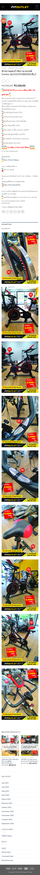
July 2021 (5, 783)
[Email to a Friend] (15, 212)
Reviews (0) (6, 228)
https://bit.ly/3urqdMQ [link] (11, 185)
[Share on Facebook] (7, 212)
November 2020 (8, 815)
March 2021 (6, 799)
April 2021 (5, 795)
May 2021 (5, 791)
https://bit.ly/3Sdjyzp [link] (11, 160)
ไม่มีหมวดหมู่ (7, 836)
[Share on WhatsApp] (3, 212)
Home (4, 68)
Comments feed (7, 856)
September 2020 (8, 823)
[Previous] (1, 753)
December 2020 (8, 811)
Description (6, 224)
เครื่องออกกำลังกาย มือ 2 (15, 68)
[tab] (20, 224)
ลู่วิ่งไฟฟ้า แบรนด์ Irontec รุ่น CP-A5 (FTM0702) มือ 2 (29, 760)
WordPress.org (7, 860)
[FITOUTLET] (20, 6)
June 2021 (5, 787)
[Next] (38, 753)
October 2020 (7, 819)
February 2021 (7, 803)
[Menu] (3, 6)
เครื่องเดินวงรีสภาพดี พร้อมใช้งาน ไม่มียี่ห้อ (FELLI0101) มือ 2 (10, 761)
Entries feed (6, 852)
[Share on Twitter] (11, 212)
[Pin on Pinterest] (19, 212)
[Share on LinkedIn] (23, 212)
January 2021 (6, 807)
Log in (4, 848)
